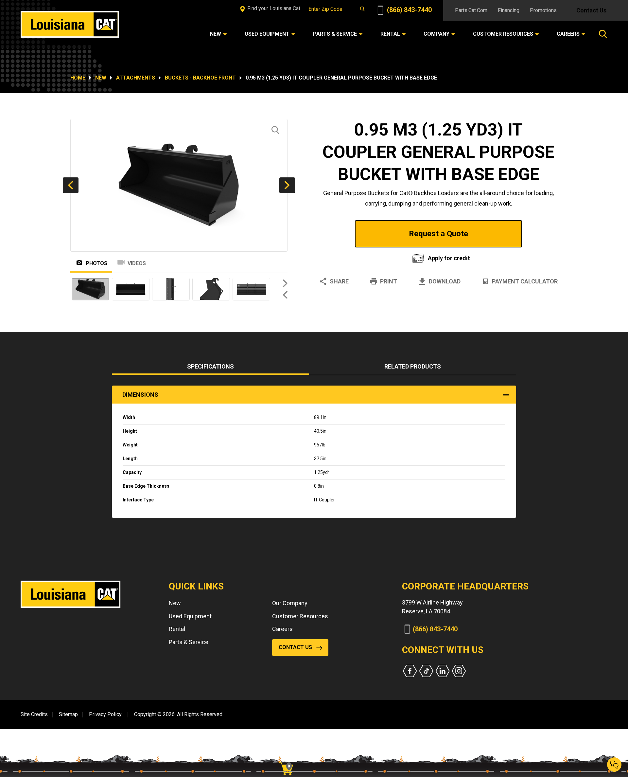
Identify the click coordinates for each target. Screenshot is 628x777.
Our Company (289, 603)
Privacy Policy (105, 714)
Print (388, 281)
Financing (508, 10)
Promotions (543, 10)
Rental (177, 628)
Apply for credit (449, 258)
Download (445, 281)
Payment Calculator (525, 281)
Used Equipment (190, 616)
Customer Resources (300, 616)
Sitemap (68, 714)
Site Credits (34, 714)
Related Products (412, 366)
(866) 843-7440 (408, 10)
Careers (282, 628)
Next (287, 185)
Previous (70, 185)
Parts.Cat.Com (471, 10)
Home (77, 78)
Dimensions (140, 394)
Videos (137, 263)
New (100, 78)
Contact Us (591, 10)
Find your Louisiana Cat (273, 8)
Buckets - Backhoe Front (200, 78)
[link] (288, 757)
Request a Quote (438, 233)
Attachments (135, 78)
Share (339, 281)
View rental (358, 256)
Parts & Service (188, 642)
